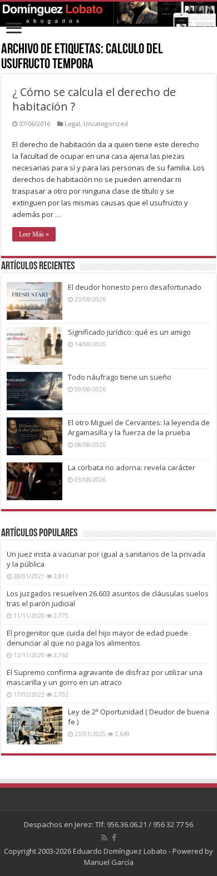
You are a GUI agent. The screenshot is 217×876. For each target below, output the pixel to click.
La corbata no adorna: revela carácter (131, 467)
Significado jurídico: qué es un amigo (129, 332)
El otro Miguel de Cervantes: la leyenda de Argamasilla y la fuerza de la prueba (139, 427)
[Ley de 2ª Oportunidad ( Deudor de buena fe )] (34, 725)
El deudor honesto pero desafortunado (134, 287)
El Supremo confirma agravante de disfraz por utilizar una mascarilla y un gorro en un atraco (105, 677)
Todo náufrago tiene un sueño (119, 377)
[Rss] (104, 837)
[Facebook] (114, 837)
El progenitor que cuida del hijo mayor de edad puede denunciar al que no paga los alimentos (97, 638)
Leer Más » (34, 234)
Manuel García (109, 862)
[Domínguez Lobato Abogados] (108, 14)
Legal (72, 123)
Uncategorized (105, 123)
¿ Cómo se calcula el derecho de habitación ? (94, 99)
